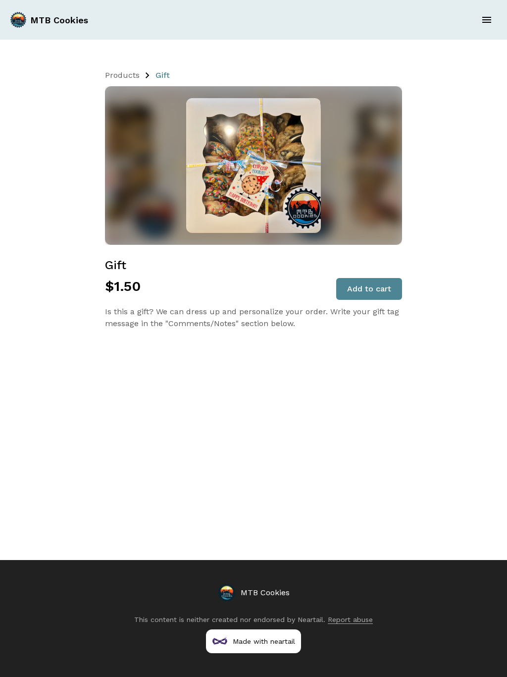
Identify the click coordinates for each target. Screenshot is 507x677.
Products (122, 75)
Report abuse (350, 619)
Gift (162, 75)
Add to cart (369, 288)
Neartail (310, 619)
